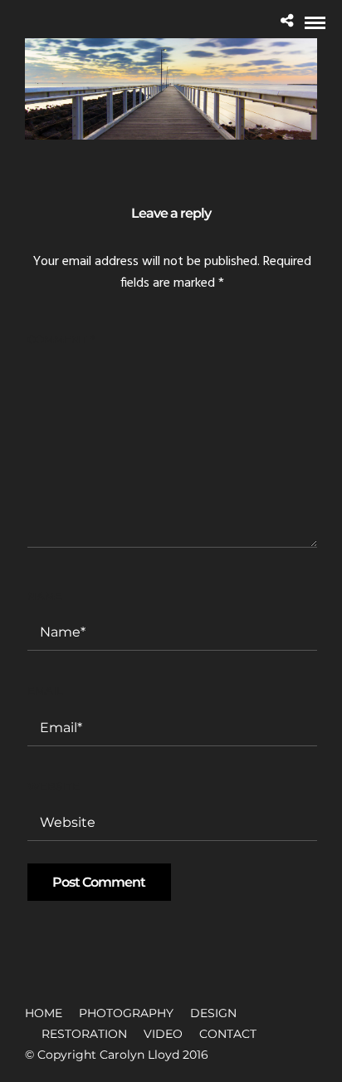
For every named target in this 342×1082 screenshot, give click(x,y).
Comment (61, 339)
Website (53, 786)
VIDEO (163, 1033)
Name (44, 595)
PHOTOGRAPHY (126, 1013)
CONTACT (227, 1033)
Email (45, 690)
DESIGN (213, 1013)
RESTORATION (84, 1033)
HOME (43, 1013)
